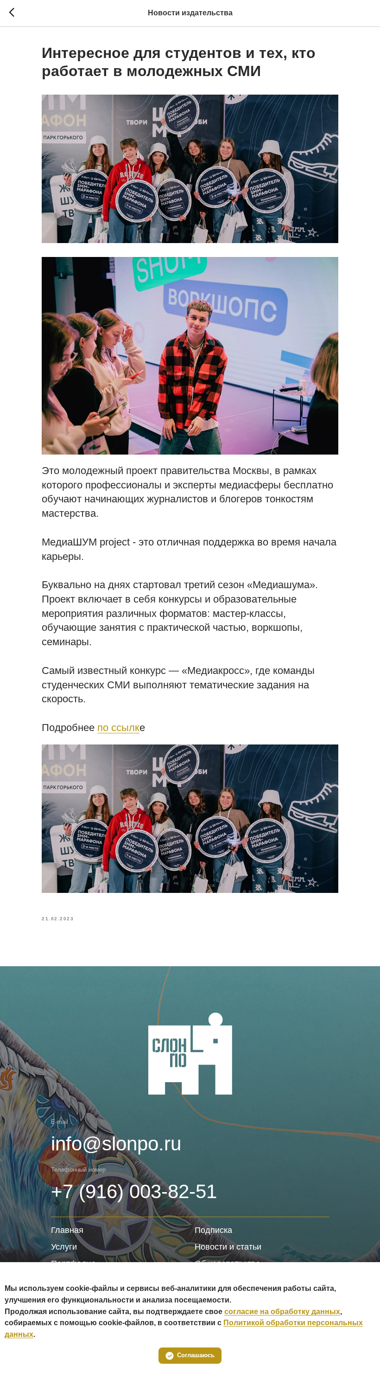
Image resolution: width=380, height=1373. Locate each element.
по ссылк (118, 727)
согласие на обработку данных (282, 1311)
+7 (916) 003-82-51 (134, 1191)
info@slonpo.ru (116, 1144)
